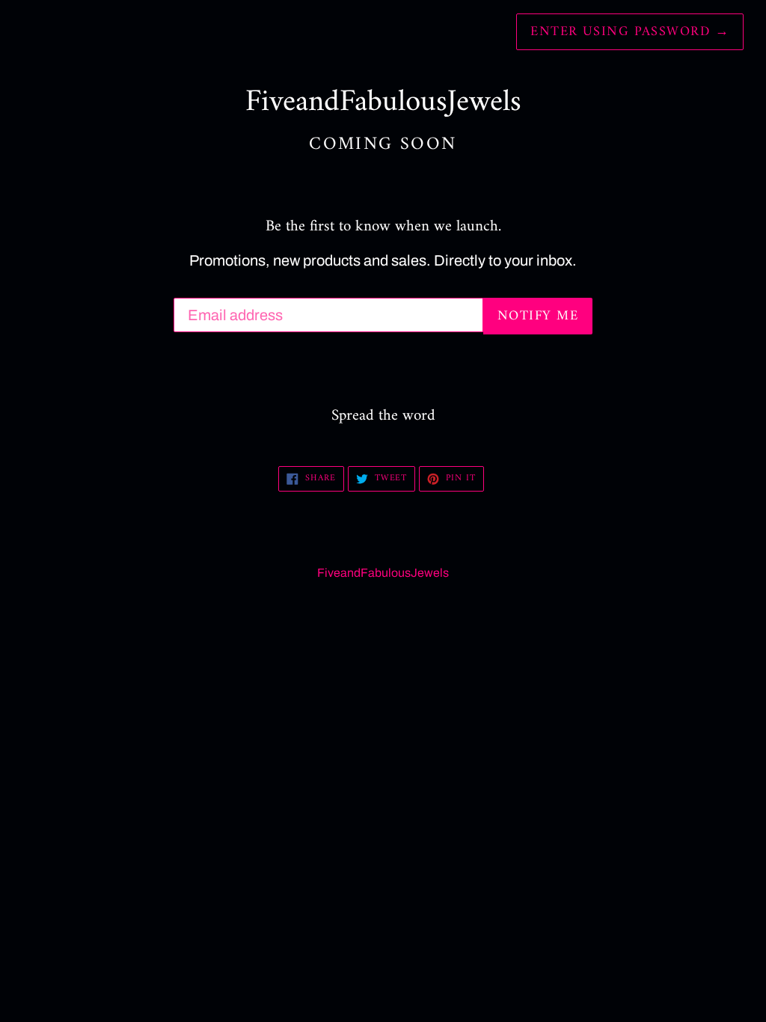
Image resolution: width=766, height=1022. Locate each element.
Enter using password (629, 31)
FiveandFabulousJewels (383, 572)
